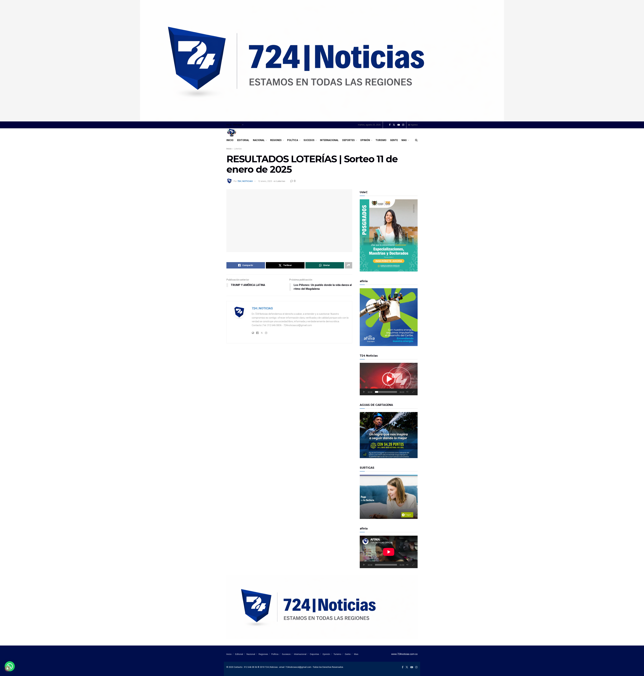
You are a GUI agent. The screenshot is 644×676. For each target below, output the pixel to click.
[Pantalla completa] (413, 392)
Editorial (243, 140)
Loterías (238, 149)
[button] (388, 379)
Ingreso (414, 125)
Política (292, 140)
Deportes (348, 140)
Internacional (329, 140)
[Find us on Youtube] (398, 124)
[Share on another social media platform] (348, 265)
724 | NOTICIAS (245, 181)
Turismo (380, 140)
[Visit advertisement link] (322, 60)
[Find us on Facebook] (389, 124)
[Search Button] (416, 140)
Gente (394, 140)
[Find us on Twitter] (394, 124)
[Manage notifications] (7, 668)
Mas (404, 140)
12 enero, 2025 (265, 181)
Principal (237, 125)
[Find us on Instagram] (403, 124)
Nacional (259, 140)
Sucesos (309, 140)
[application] (389, 379)
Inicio (228, 125)
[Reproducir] (364, 392)
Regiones (276, 140)
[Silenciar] (407, 392)
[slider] (386, 392)
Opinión (365, 140)
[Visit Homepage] (231, 132)
